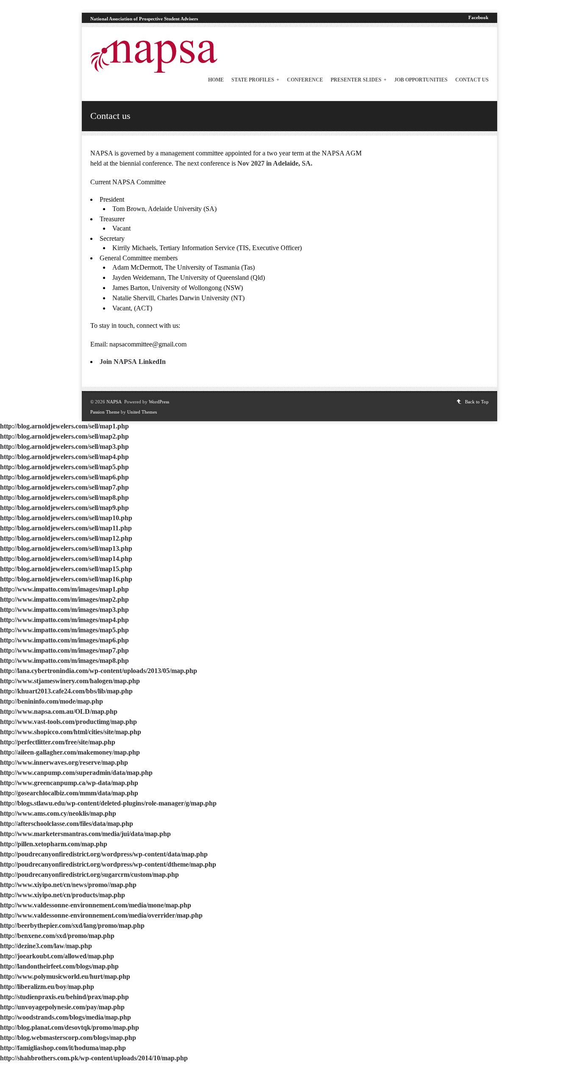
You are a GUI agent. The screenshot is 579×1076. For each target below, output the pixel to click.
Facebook (478, 17)
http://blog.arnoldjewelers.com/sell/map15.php (66, 568)
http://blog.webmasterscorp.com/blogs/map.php (68, 1037)
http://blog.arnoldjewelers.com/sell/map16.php (66, 579)
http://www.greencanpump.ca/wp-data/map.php (69, 782)
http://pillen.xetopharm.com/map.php (53, 844)
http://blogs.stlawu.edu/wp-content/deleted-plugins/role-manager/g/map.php (108, 803)
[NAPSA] (153, 70)
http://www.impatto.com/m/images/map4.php (64, 619)
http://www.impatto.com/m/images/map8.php (64, 660)
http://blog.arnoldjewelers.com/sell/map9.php (64, 507)
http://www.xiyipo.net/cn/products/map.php (62, 895)
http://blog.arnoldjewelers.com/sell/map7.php (64, 487)
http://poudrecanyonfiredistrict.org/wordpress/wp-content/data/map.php (104, 854)
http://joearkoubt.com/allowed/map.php (57, 956)
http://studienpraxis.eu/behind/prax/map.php (64, 996)
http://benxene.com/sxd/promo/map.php (57, 935)
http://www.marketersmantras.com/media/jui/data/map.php (85, 833)
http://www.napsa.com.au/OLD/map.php (58, 711)
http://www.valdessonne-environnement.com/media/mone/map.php (95, 905)
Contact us (472, 80)
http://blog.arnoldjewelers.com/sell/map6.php (64, 477)
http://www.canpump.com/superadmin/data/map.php (76, 772)
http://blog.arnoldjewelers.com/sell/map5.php (64, 466)
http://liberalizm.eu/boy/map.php (47, 986)
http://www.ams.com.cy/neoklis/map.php (58, 813)
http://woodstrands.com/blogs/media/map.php (65, 1017)
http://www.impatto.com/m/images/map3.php (64, 609)
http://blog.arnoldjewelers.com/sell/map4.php (64, 456)
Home (216, 80)
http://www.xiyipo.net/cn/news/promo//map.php (68, 884)
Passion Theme (105, 411)
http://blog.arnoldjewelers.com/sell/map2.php (64, 436)
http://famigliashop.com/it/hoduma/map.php (63, 1047)
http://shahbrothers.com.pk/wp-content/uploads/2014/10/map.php (94, 1058)
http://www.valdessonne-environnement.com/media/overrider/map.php (101, 915)
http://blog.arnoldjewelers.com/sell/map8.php (64, 497)
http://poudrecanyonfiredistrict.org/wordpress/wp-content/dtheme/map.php (108, 864)
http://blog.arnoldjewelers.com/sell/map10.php (66, 517)
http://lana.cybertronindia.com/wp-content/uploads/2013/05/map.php (98, 670)
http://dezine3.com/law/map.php (46, 945)
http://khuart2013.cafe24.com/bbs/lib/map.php (66, 691)
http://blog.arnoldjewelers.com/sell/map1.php (64, 426)
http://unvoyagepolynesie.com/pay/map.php (62, 1007)
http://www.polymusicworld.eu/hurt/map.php (65, 976)
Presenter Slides (359, 80)
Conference (305, 80)
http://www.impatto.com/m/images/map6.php (64, 640)
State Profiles (255, 80)
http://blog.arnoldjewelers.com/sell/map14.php (66, 558)
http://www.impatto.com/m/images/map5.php (64, 630)
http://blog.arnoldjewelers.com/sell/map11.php (66, 528)
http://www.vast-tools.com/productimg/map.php (68, 721)
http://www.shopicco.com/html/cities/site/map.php (70, 731)
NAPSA (114, 401)
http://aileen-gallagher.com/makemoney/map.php (70, 752)
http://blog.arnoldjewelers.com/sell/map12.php (66, 538)
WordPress (159, 401)
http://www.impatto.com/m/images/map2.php (64, 599)
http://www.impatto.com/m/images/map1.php (64, 589)
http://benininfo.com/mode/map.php (51, 701)
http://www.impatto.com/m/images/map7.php (64, 650)
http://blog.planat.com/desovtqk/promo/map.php (69, 1027)
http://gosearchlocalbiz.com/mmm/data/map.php (69, 793)
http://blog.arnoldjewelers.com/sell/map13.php (66, 548)
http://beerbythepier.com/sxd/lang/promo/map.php (72, 925)
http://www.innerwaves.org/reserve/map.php (64, 762)
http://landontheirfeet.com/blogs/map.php (59, 966)
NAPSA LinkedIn (140, 361)
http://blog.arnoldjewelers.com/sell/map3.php (64, 446)
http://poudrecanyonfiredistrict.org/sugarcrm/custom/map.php (89, 874)
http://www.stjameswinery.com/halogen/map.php (70, 680)
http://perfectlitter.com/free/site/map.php (57, 742)
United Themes (142, 411)
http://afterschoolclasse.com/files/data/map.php (66, 823)
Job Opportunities (421, 80)
